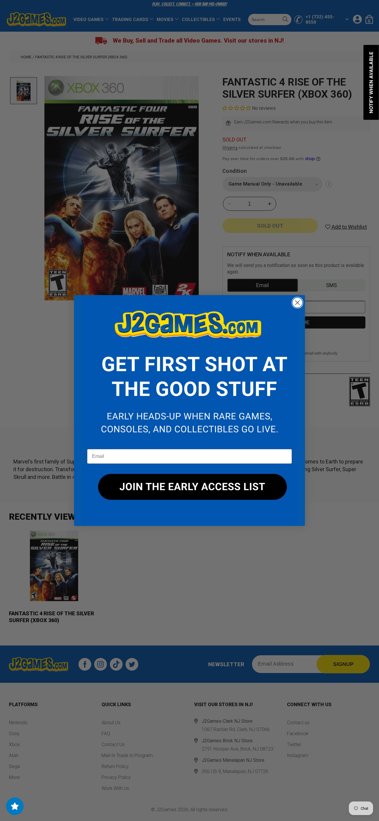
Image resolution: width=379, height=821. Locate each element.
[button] (189, 372)
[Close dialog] (297, 302)
